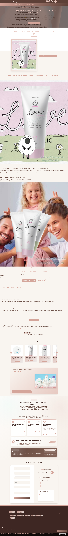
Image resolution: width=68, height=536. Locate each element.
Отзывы (32, 4)
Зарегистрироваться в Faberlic (17, 431)
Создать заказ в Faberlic (33, 431)
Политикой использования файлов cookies (16, 534)
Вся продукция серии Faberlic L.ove (22, 391)
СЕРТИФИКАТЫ (41, 280)
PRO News (27, 515)
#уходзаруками (20, 524)
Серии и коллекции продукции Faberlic (12, 6)
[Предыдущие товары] (11, 353)
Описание (15, 4)
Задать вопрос (52, 441)
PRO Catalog (39, 515)
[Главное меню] (55, 1)
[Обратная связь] (52, 1)
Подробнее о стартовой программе (48, 433)
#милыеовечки (47, 524)
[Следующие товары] (57, 353)
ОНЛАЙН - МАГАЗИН (49, 55)
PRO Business (20, 515)
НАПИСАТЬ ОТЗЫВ (34, 320)
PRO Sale (12, 517)
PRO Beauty (5, 6)
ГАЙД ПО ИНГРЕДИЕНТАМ (29, 280)
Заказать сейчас (34, 23)
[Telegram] (47, 1)
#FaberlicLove (31, 524)
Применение (28, 4)
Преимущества (20, 4)
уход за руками (20, 512)
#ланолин (26, 524)
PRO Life (33, 515)
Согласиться (62, 534)
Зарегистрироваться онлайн (50, 449)
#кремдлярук (41, 524)
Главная (2, 6)
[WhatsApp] (49, 1)
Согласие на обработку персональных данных (9, 527)
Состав (24, 4)
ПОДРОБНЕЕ (17, 361)
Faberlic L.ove (20, 6)
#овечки (36, 524)
